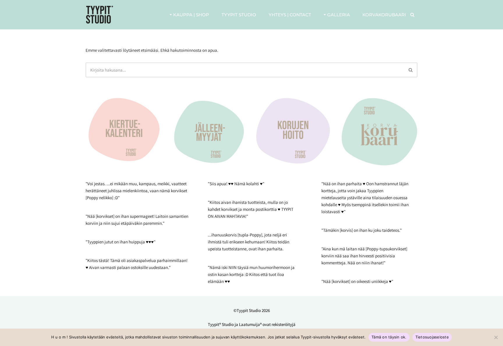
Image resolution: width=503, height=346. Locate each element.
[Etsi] (412, 15)
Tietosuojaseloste (432, 337)
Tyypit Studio (239, 14)
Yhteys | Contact (290, 14)
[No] (496, 337)
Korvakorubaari (384, 14)
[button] (171, 15)
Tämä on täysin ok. (389, 337)
